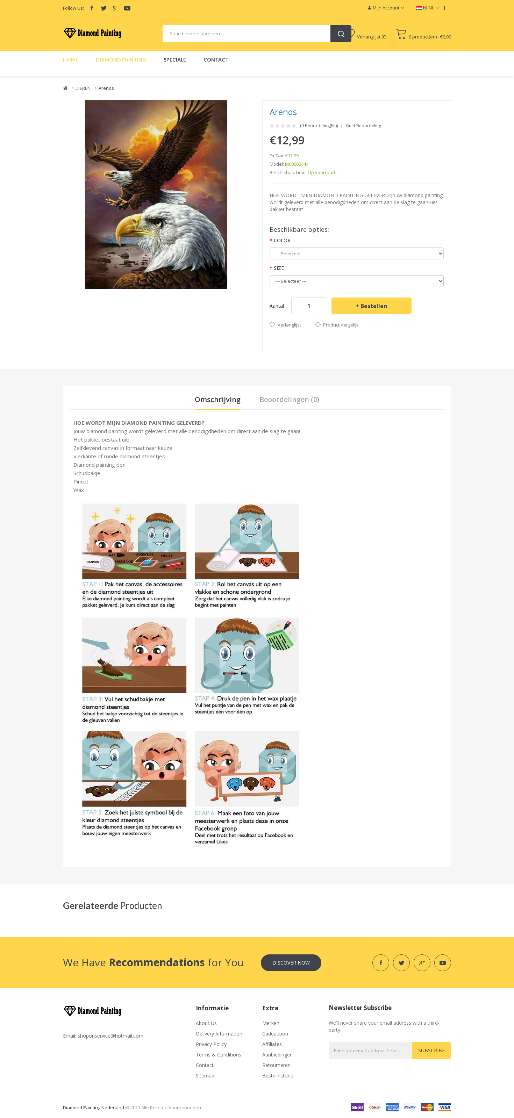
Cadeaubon (275, 1033)
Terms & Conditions (218, 1054)
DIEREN (83, 88)
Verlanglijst (289, 325)
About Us (206, 1023)
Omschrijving (218, 399)
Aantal (277, 305)
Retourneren (276, 1065)
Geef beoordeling (363, 126)
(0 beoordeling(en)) (319, 126)
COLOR (282, 240)
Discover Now (291, 962)
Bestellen (373, 306)
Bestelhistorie (277, 1075)
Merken (270, 1023)
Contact (205, 1065)
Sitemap (205, 1075)
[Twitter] (103, 8)
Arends (106, 88)
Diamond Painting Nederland (93, 1107)
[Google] (115, 8)
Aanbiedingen (277, 1054)
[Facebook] (91, 8)
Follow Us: (73, 8)
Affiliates (272, 1044)
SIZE (279, 268)
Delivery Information (219, 1033)
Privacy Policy (211, 1044)
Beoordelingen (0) (289, 399)
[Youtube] (127, 8)
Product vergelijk (341, 325)
